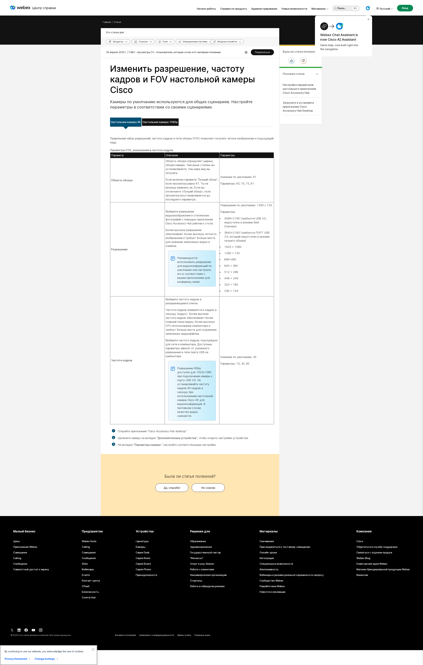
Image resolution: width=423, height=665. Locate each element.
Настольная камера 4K (126, 122)
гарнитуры (142, 541)
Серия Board (143, 564)
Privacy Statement (16, 658)
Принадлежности (146, 575)
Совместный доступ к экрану (31, 569)
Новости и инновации (272, 592)
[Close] (93, 649)
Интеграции (267, 558)
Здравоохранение (201, 547)
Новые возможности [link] (294, 8)
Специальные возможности (276, 564)
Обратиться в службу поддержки (376, 547)
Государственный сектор (205, 552)
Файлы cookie (184, 635)
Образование (198, 541)
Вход (405, 8)
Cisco (359, 541)
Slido (85, 564)
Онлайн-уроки (268, 552)
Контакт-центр (91, 581)
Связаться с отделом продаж (374, 552)
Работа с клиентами (202, 569)
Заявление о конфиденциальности (156, 635)
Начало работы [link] (206, 8)
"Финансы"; (196, 558)
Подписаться (262, 52)
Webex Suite (89, 541)
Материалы (318, 8)
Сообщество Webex (271, 581)
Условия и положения (125, 635)
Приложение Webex (25, 547)
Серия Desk (142, 552)
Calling (17, 558)
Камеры (140, 547)
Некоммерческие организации (208, 575)
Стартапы (196, 581)
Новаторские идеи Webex (371, 564)
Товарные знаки (202, 635)
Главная (107, 22)
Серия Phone (143, 569)
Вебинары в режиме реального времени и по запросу (292, 575)
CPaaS (86, 586)
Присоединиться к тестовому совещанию (285, 547)
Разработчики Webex (272, 586)
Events (86, 575)
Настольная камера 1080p (160, 122)
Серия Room (143, 558)
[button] (368, 8)
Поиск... (341, 8)
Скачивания (267, 541)
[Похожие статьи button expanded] (317, 74)
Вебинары (88, 569)
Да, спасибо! (172, 487)
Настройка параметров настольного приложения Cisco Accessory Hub (299, 88)
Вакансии (362, 575)
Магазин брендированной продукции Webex (383, 569)
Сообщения (20, 564)
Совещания (20, 552)
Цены (16, 541)
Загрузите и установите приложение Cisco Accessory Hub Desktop (298, 106)
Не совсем (208, 487)
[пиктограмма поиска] (335, 8)
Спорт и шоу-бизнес (202, 564)
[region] (48, 655)
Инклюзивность (269, 569)
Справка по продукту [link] (233, 8)
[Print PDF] (246, 52)
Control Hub (89, 597)
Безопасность (90, 592)
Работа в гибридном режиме (207, 586)
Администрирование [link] (264, 8)
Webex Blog (363, 558)
